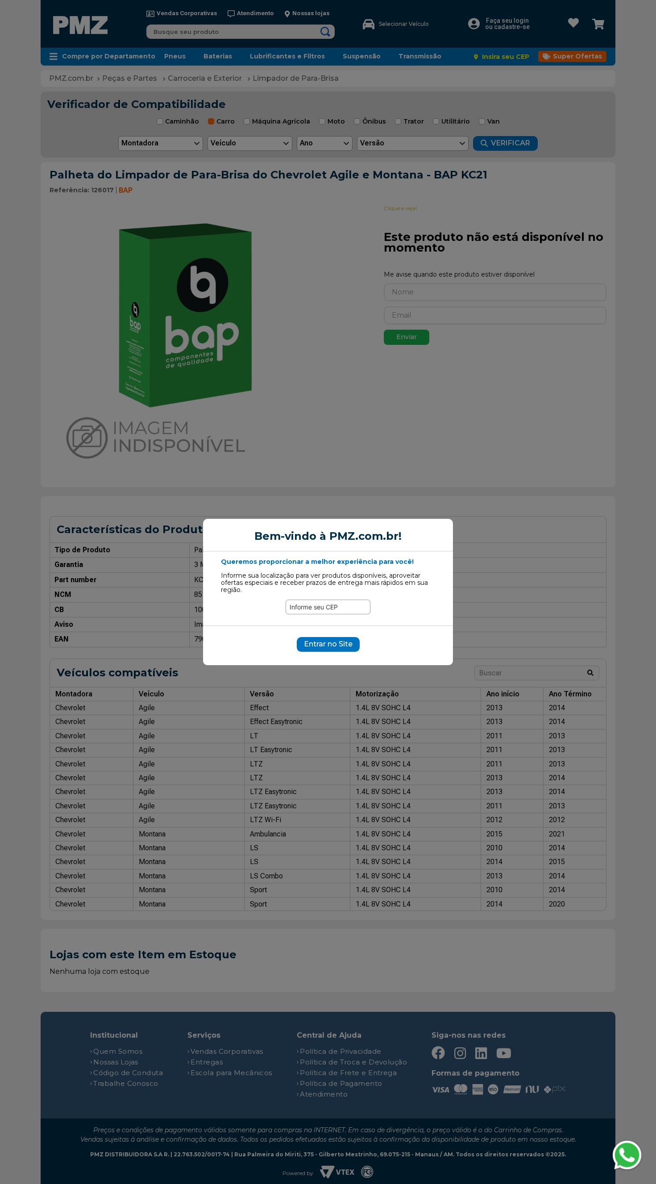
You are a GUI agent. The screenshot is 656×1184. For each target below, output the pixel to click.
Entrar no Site (328, 644)
